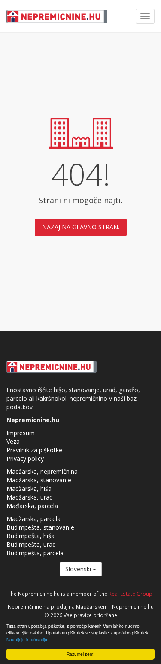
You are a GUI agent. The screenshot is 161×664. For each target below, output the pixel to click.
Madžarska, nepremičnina (42, 471)
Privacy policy (25, 458)
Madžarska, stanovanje (38, 480)
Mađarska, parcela (32, 506)
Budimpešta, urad (31, 544)
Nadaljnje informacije (26, 639)
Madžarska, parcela (33, 519)
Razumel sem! (80, 654)
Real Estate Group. (131, 593)
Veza (13, 441)
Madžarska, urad (29, 497)
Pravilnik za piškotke (34, 450)
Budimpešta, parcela (35, 553)
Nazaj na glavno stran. (80, 227)
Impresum (20, 433)
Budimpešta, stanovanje (40, 527)
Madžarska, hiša (29, 488)
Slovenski (79, 569)
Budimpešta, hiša (30, 536)
